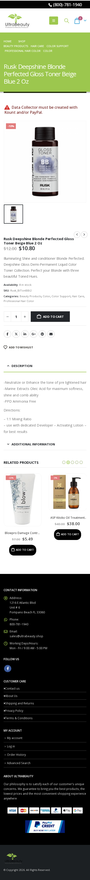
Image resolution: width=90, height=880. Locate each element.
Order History (16, 754)
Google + (33, 334)
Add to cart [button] (25, 549)
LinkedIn (25, 334)
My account (14, 738)
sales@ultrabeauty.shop (26, 636)
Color (46, 296)
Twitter (16, 334)
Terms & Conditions (19, 718)
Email (51, 334)
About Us (11, 696)
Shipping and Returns (19, 703)
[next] (84, 234)
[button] (53, 20)
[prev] (77, 234)
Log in (11, 746)
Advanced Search (18, 763)
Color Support (61, 296)
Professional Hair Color (19, 301)
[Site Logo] (17, 20)
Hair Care (78, 296)
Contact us (12, 688)
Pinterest (42, 334)
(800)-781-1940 (67, 4)
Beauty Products (30, 296)
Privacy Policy (14, 711)
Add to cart (53, 316)
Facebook (7, 334)
